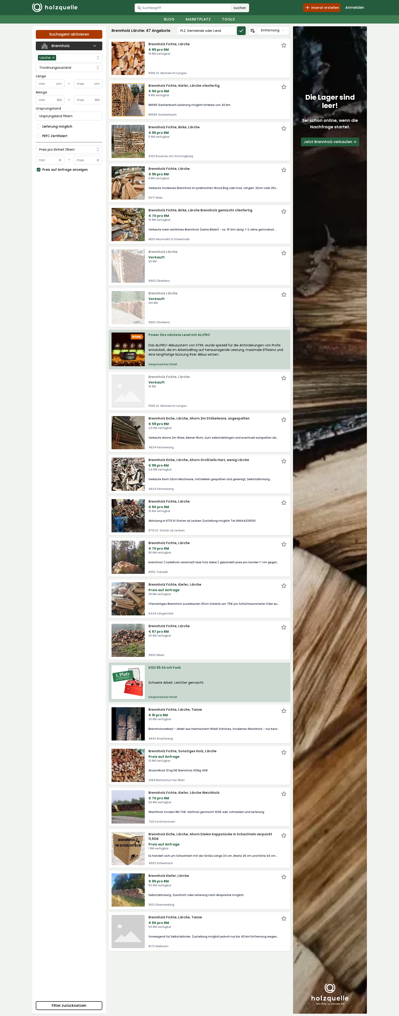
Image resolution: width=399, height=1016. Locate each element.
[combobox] (76, 57)
